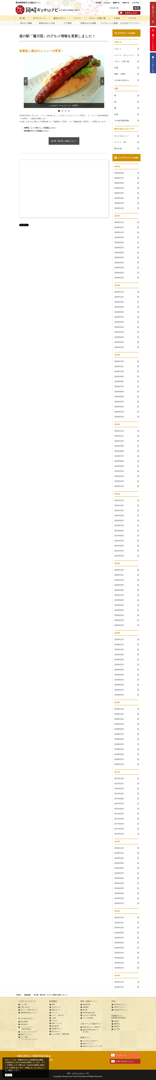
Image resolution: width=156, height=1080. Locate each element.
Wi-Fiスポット (56, 1031)
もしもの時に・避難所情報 (60, 1034)
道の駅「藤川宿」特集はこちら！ (64, 141)
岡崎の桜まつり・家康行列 (91, 1027)
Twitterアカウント (119, 1007)
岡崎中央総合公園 (88, 1012)
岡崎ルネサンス (88, 1043)
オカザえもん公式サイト (91, 1041)
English (107, 3)
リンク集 (23, 1004)
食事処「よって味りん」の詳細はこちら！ (40, 128)
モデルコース (56, 1007)
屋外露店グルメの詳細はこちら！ (37, 131)
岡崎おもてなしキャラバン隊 (92, 1046)
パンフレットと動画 (109, 23)
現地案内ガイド (57, 1028)
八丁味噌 (67, 23)
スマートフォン (78, 1073)
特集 (53, 1004)
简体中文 (125, 3)
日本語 (98, 3)
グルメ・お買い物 (57, 1015)
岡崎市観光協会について (29, 1012)
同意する (8, 1075)
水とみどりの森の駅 (89, 1015)
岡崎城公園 (86, 1004)
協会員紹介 (24, 1024)
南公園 (85, 1010)
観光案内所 (55, 1026)
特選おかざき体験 (88, 23)
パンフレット (121, 1055)
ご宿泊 (54, 1018)
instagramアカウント (121, 1010)
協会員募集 (24, 1021)
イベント (55, 1012)
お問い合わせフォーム (124, 1061)
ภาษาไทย (135, 3)
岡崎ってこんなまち (153, 41)
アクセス (55, 1020)
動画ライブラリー (26, 1034)
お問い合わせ (25, 1007)
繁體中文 (116, 3)
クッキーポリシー (37, 1068)
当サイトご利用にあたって (29, 1010)
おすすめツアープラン (130, 23)
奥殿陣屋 (86, 1007)
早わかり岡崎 (26, 23)
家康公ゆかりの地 (47, 23)
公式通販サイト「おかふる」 (153, 62)
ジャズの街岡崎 (88, 1018)
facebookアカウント (120, 1004)
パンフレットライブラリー (29, 1032)
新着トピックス (57, 1023)
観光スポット (56, 1010)
